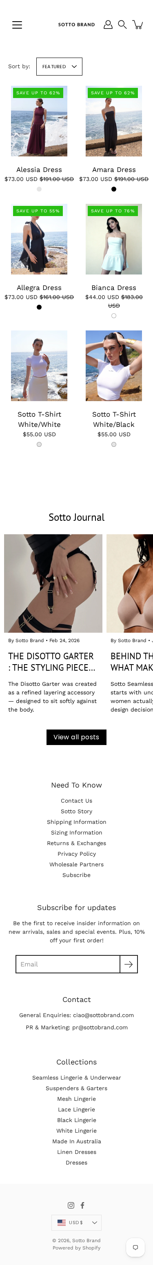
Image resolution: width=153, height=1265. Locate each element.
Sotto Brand (86, 1240)
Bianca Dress (113, 287)
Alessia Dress (39, 169)
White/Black (113, 444)
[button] (122, 24)
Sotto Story (76, 811)
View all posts (76, 737)
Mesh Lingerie (76, 1098)
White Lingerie (76, 1130)
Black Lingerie (76, 1120)
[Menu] (17, 24)
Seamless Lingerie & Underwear (76, 1077)
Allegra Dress (39, 287)
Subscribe (76, 875)
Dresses (76, 1162)
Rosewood (39, 189)
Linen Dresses (76, 1152)
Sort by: (19, 66)
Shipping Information (76, 822)
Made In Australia (76, 1141)
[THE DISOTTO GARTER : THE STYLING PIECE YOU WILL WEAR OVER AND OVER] (53, 583)
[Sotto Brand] (76, 24)
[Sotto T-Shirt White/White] (39, 365)
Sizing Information (76, 832)
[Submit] (129, 964)
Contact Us (76, 800)
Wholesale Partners (76, 864)
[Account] (108, 24)
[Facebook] (82, 1205)
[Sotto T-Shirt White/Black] (114, 365)
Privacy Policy (77, 853)
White (113, 315)
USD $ (76, 1222)
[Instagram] (71, 1205)
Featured (54, 66)
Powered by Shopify (76, 1248)
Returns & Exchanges (76, 843)
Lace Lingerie (76, 1109)
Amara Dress (113, 169)
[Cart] (138, 24)
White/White (39, 444)
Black (113, 189)
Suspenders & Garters (76, 1088)
